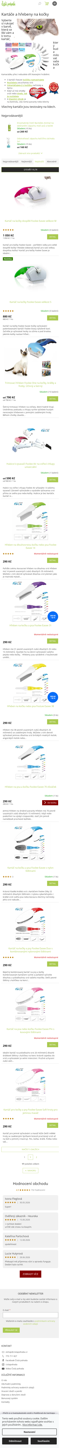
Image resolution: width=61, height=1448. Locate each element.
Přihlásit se (11, 1330)
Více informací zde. (32, 1424)
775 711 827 (11, 1356)
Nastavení (29, 1432)
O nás (4, 1380)
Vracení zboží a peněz (11, 1391)
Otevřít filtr (30, 169)
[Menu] (54, 3)
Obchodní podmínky (11, 1384)
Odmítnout (15, 1441)
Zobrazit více (30, 1274)
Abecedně (51, 161)
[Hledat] (40, 3)
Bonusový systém (9, 1398)
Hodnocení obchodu (30, 1183)
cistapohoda (11, 1364)
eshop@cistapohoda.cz (17, 1352)
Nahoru (32, 1170)
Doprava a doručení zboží (13, 1394)
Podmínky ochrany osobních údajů (17, 1387)
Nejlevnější (26, 161)
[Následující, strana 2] (30, 1157)
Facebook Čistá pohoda (17, 1360)
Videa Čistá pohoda (15, 1368)
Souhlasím (44, 1441)
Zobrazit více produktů (29, 153)
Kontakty (5, 1402)
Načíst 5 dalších (30, 1149)
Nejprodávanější (10, 161)
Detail (52, 236)
